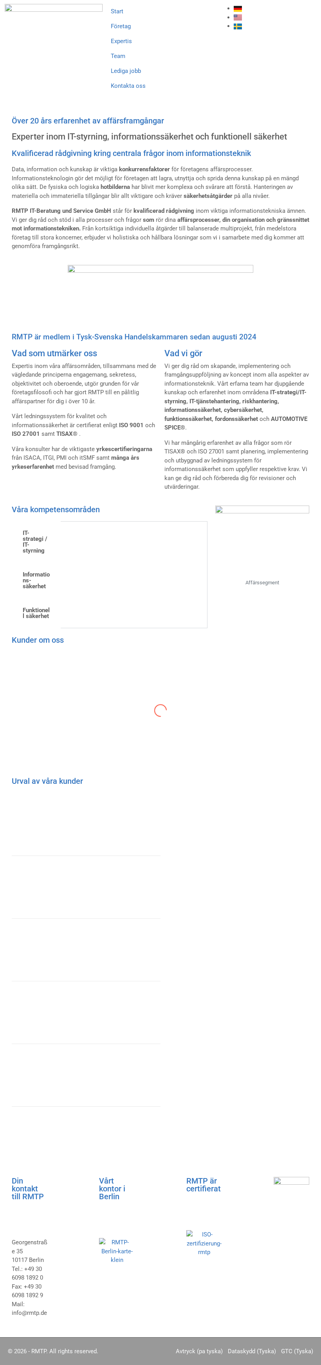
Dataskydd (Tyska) (252, 1351)
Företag (121, 26)
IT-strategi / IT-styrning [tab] (35, 541)
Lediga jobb (126, 70)
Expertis (121, 41)
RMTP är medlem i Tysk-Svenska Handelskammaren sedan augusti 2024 (134, 336)
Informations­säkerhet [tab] (36, 580)
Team (118, 56)
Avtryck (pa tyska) (199, 1351)
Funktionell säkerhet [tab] (36, 613)
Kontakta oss (128, 85)
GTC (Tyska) (297, 1351)
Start (117, 11)
